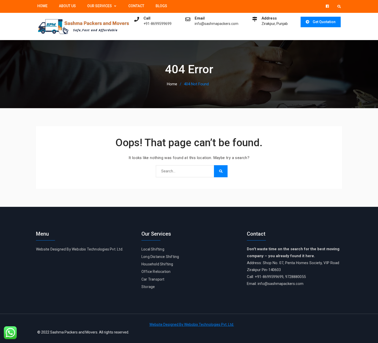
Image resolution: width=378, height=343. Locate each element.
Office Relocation (155, 272)
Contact (136, 6)
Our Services (99, 6)
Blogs (161, 6)
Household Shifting (157, 264)
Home (42, 6)
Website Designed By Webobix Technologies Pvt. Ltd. (79, 249)
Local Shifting (152, 249)
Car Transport (153, 279)
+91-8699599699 (157, 23)
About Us (67, 6)
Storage (148, 287)
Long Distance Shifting (160, 257)
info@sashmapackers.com (216, 23)
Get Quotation (324, 22)
